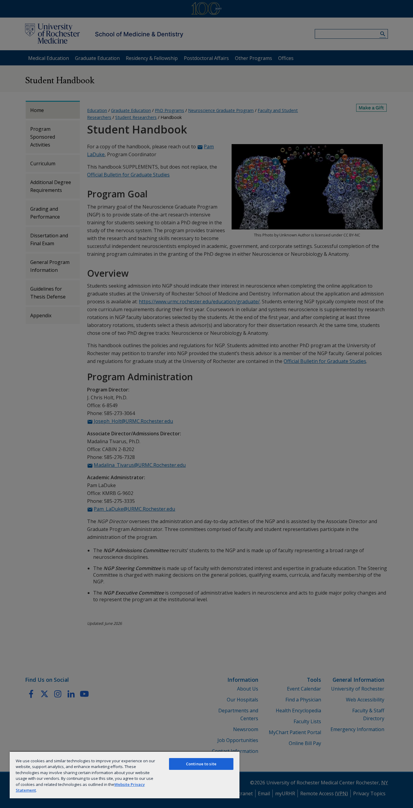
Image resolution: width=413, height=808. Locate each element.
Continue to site (201, 764)
